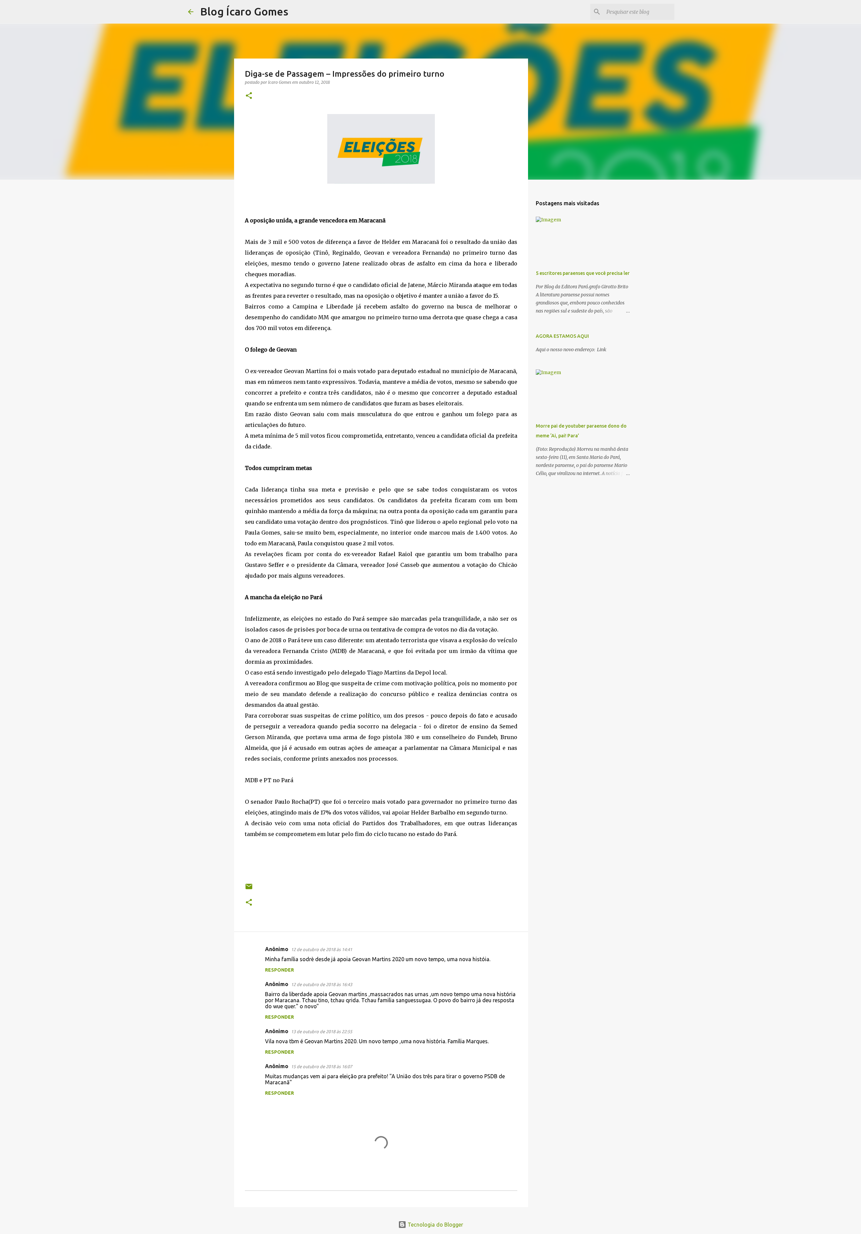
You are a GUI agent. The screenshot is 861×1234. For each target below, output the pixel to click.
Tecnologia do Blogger (434, 1225)
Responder (279, 970)
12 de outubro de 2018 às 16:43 (321, 984)
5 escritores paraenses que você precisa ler (583, 273)
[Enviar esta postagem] (249, 889)
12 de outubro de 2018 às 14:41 (321, 949)
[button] (249, 96)
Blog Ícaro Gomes (244, 11)
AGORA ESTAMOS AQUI (562, 336)
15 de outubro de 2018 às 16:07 (321, 1066)
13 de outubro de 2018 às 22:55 (321, 1031)
